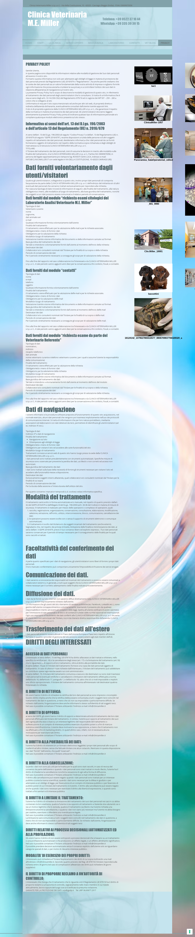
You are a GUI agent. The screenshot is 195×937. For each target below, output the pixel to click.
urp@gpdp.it (68, 890)
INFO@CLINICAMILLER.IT (37, 159)
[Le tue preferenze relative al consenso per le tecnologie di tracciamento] (190, 932)
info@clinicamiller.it (97, 706)
